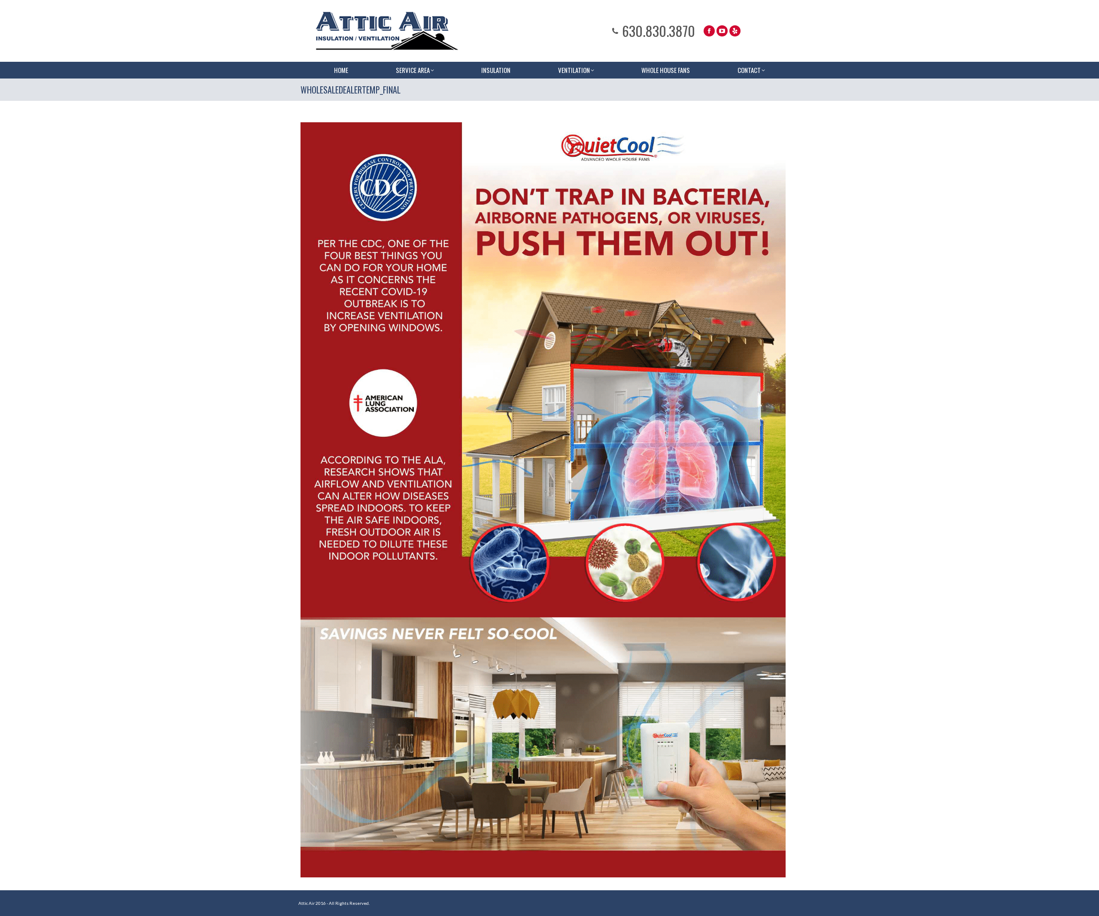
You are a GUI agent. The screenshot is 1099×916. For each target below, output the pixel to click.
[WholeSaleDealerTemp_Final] (543, 499)
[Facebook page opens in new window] (709, 30)
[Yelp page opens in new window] (735, 30)
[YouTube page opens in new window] (722, 30)
